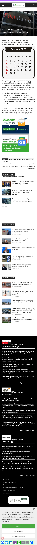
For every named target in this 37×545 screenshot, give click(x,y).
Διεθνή (4, 186)
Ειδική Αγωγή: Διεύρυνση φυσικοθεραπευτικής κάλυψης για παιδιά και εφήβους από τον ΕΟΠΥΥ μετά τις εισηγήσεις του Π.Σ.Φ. (18, 424)
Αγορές (8, 9)
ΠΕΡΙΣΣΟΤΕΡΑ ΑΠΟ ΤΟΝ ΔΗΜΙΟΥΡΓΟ (13, 177)
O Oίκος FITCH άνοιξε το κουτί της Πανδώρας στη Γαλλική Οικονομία (22, 192)
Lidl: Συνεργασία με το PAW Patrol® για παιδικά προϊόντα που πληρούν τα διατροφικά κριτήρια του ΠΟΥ (18, 468)
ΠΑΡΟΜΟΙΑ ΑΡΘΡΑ (8, 174)
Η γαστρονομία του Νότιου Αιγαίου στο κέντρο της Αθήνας (17, 447)
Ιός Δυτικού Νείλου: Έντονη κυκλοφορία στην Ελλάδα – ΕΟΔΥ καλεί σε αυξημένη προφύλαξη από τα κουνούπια (17, 417)
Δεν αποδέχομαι (18, 531)
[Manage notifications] (2, 538)
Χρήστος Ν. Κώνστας (9, 32)
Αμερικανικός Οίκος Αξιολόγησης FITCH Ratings (21, 159)
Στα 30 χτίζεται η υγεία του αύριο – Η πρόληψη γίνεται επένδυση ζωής (17, 365)
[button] (34, 509)
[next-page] (6, 208)
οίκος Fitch (5, 161)
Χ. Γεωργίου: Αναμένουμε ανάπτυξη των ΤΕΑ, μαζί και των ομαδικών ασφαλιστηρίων (18, 377)
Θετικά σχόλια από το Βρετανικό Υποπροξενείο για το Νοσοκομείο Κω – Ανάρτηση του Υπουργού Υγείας (18, 405)
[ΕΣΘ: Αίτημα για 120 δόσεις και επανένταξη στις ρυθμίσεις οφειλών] (6, 320)
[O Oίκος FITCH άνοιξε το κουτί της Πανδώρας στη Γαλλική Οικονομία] (6, 192)
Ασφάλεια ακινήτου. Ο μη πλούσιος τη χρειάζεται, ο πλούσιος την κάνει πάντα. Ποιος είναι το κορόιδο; (18, 371)
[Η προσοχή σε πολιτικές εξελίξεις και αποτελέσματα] (6, 201)
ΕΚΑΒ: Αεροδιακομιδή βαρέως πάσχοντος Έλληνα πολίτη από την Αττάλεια (18, 399)
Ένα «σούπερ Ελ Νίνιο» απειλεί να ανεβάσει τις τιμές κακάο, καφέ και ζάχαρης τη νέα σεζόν (18, 462)
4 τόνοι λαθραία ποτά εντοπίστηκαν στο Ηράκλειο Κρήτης (16, 452)
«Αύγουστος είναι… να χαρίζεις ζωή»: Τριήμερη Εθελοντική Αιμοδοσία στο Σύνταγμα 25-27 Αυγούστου (18, 352)
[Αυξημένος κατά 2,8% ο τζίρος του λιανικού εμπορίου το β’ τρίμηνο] (6, 285)
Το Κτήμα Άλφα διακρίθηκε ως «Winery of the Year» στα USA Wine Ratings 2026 (17, 457)
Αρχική (2, 9)
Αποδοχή (18, 526)
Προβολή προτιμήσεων (18, 536)
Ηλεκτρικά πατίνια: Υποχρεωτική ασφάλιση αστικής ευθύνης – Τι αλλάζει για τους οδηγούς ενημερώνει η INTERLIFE (18, 359)
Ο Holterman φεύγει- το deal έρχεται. (27, 167)
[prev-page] (3, 208)
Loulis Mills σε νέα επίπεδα (10, 166)
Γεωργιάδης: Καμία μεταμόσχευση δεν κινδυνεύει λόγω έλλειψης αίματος (18, 411)
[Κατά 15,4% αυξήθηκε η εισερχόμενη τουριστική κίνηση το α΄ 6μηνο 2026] (6, 302)
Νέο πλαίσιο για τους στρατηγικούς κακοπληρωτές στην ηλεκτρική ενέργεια (22, 292)
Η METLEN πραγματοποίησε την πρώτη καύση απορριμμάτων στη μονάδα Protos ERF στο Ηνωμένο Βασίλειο (23, 310)
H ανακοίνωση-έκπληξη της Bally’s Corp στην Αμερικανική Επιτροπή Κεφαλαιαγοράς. (23, 231)
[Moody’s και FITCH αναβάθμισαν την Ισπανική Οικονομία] (6, 184)
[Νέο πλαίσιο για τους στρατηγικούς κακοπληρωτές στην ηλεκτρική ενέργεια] (6, 293)
